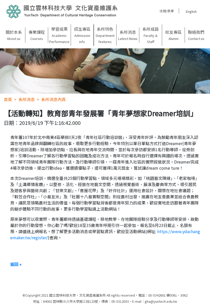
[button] (14, 35)
